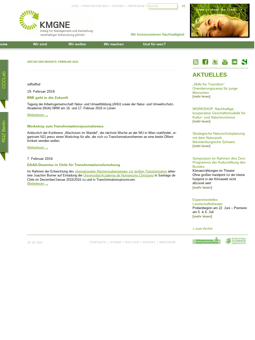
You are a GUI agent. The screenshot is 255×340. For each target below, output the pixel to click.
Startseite (98, 242)
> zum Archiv (202, 228)
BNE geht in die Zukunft (47, 98)
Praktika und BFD (95, 5)
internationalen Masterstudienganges (101, 171)
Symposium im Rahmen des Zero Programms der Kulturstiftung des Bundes (219, 162)
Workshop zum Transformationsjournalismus (65, 126)
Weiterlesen (37, 115)
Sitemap (116, 242)
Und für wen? (154, 44)
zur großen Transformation (147, 171)
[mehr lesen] (201, 96)
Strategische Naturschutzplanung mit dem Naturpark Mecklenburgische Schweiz (218, 137)
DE (184, 5)
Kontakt (118, 5)
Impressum (136, 5)
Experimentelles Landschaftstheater (207, 202)
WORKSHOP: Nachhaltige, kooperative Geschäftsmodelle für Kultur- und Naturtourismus (219, 113)
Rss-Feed (132, 242)
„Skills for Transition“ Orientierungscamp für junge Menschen (215, 88)
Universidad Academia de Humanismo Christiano (118, 175)
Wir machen (114, 44)
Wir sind (40, 44)
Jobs (74, 5)
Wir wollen (77, 44)
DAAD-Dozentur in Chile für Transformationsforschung (73, 165)
